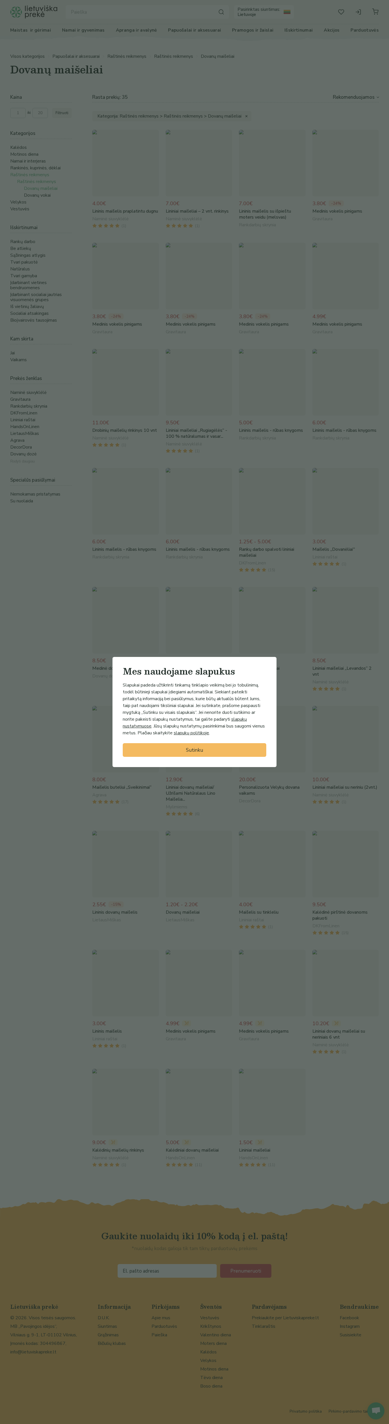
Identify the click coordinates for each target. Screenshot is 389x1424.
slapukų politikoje (191, 733)
